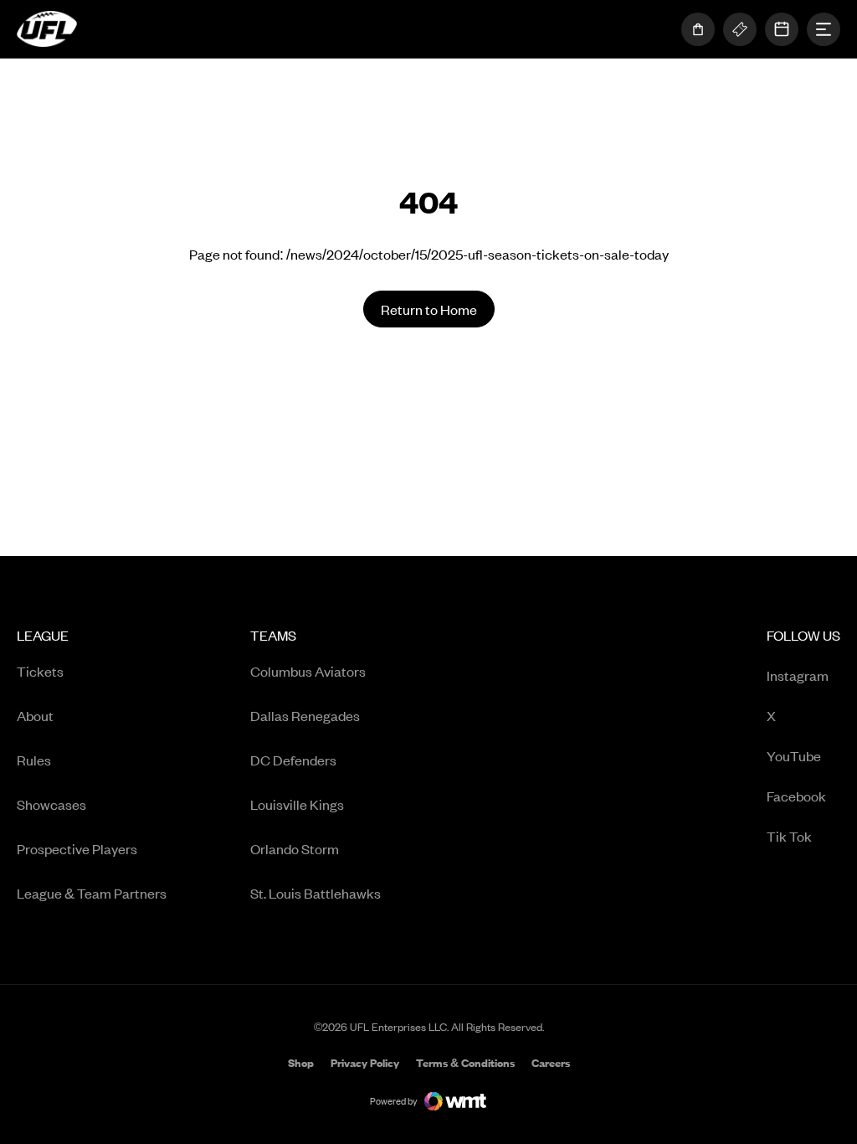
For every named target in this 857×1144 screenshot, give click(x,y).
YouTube (803, 756)
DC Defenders (293, 759)
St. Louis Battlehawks (315, 892)
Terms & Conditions (465, 1062)
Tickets (40, 670)
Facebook (803, 796)
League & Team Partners (92, 892)
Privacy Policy (365, 1062)
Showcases (51, 804)
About (35, 715)
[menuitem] (92, 770)
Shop (301, 1064)
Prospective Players (77, 848)
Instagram (803, 676)
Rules (34, 759)
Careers (550, 1064)
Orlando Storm (294, 848)
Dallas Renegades (305, 715)
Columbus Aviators (308, 670)
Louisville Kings (297, 804)
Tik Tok (803, 837)
